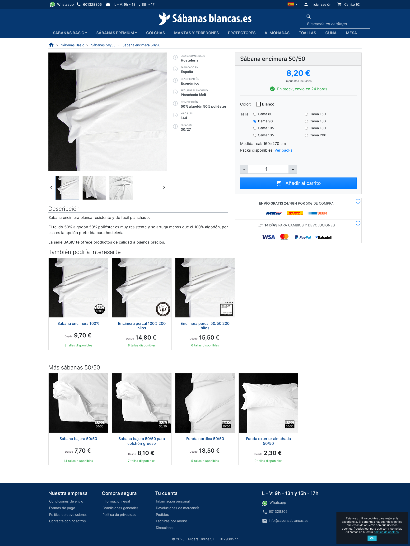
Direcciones (165, 528)
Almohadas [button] (277, 32)
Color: (245, 104)
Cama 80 (265, 114)
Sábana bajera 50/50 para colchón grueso (141, 440)
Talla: (244, 114)
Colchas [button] (155, 32)
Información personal (173, 501)
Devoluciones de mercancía (178, 508)
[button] (292, 4)
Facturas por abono (171, 521)
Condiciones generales (120, 508)
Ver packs (283, 150)
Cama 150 (318, 114)
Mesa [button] (351, 32)
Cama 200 (318, 135)
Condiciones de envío (66, 501)
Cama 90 (265, 121)
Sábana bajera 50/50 (78, 438)
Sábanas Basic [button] (68, 32)
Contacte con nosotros (67, 521)
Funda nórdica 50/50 (205, 438)
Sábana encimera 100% (78, 323)
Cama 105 (266, 128)
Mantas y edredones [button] (196, 32)
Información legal (116, 501)
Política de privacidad (119, 514)
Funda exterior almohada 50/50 (268, 440)
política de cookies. (386, 532)
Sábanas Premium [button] (115, 32)
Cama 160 (318, 121)
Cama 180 (318, 128)
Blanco (268, 104)
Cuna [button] (331, 32)
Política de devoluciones (68, 514)
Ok (372, 538)
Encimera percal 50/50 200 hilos (205, 325)
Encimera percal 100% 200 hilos (142, 325)
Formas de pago (62, 508)
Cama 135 (266, 135)
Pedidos (162, 514)
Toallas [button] (307, 32)
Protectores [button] (242, 32)
